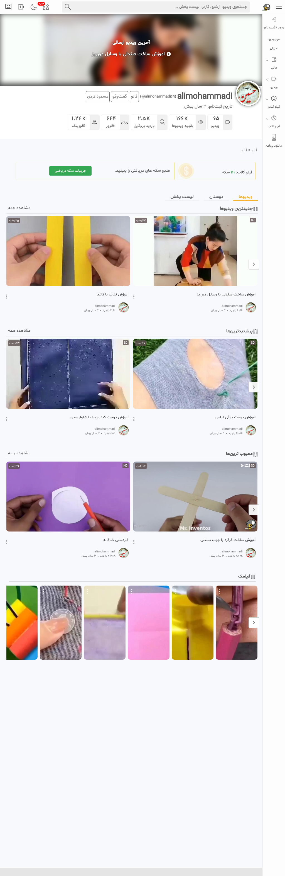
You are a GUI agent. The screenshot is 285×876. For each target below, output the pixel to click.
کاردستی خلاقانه (115, 540)
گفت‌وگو (119, 96)
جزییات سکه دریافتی (70, 170)
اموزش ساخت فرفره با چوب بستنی (227, 540)
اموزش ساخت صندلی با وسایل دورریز (226, 294)
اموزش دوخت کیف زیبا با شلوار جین (99, 417)
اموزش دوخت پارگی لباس (235, 417)
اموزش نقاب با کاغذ (112, 294)
